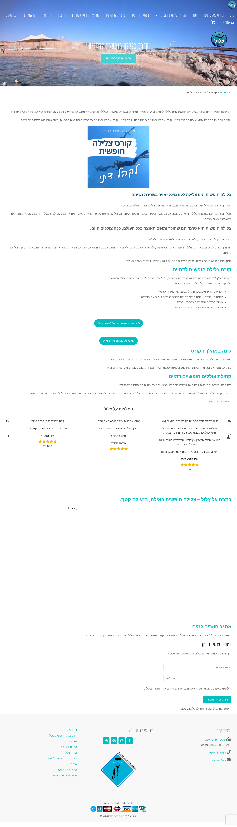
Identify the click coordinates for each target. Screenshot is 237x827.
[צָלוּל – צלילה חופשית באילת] (118, 6)
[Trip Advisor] (114, 740)
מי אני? (62, 15)
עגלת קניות (12, 15)
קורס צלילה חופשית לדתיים (85, 15)
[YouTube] (106, 740)
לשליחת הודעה (218, 760)
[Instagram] (121, 740)
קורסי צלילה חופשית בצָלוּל (118, 340)
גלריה (74, 764)
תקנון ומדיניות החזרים (65, 775)
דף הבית (225, 92)
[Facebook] (129, 740)
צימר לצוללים (30, 15)
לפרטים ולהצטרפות (220, 401)
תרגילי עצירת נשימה (214, 15)
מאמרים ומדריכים (140, 15)
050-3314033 (217, 752)
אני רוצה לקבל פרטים (118, 58)
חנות (195, 15)
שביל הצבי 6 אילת (215, 739)
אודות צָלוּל (71, 752)
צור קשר (48, 15)
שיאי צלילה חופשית (115, 15)
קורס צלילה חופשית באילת (173, 15)
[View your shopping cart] (213, 22)
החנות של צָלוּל (69, 746)
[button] (8, 436)
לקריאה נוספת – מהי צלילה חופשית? (118, 323)
